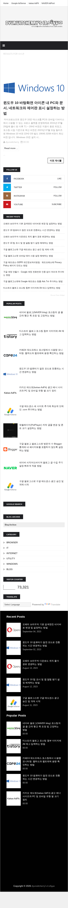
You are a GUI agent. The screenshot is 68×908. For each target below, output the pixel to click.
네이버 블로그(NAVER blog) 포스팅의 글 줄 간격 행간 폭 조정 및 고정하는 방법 (42, 726)
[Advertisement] (34, 842)
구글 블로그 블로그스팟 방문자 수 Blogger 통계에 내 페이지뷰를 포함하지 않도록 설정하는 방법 (41, 447)
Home (6, 3)
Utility (10, 558)
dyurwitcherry (12, 142)
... (4, 154)
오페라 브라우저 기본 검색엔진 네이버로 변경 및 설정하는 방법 (32, 223)
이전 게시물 (56, 160)
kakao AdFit (34, 3)
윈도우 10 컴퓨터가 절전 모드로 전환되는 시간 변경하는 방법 (31, 230)
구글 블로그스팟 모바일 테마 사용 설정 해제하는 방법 (28, 256)
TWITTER (18, 187)
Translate (55, 604)
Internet (12, 553)
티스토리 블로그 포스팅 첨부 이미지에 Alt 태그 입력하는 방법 (31, 288)
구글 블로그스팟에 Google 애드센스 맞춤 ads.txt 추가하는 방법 (33, 281)
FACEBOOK (19, 179)
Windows (12, 564)
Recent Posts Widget (58, 295)
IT (7, 548)
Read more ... (11, 148)
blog (9, 569)
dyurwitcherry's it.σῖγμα (43, 886)
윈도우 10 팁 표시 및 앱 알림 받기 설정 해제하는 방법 (28, 243)
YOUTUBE (18, 204)
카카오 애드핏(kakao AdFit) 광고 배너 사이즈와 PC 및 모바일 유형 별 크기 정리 (42, 796)
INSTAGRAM (19, 196)
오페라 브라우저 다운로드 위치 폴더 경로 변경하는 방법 (29, 236)
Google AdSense (18, 3)
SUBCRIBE (57, 204)
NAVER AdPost (48, 3)
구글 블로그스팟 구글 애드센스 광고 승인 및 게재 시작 (28, 249)
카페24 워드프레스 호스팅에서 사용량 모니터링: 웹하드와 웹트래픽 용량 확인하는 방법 (42, 761)
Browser (12, 542)
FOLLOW (58, 187)
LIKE (59, 179)
